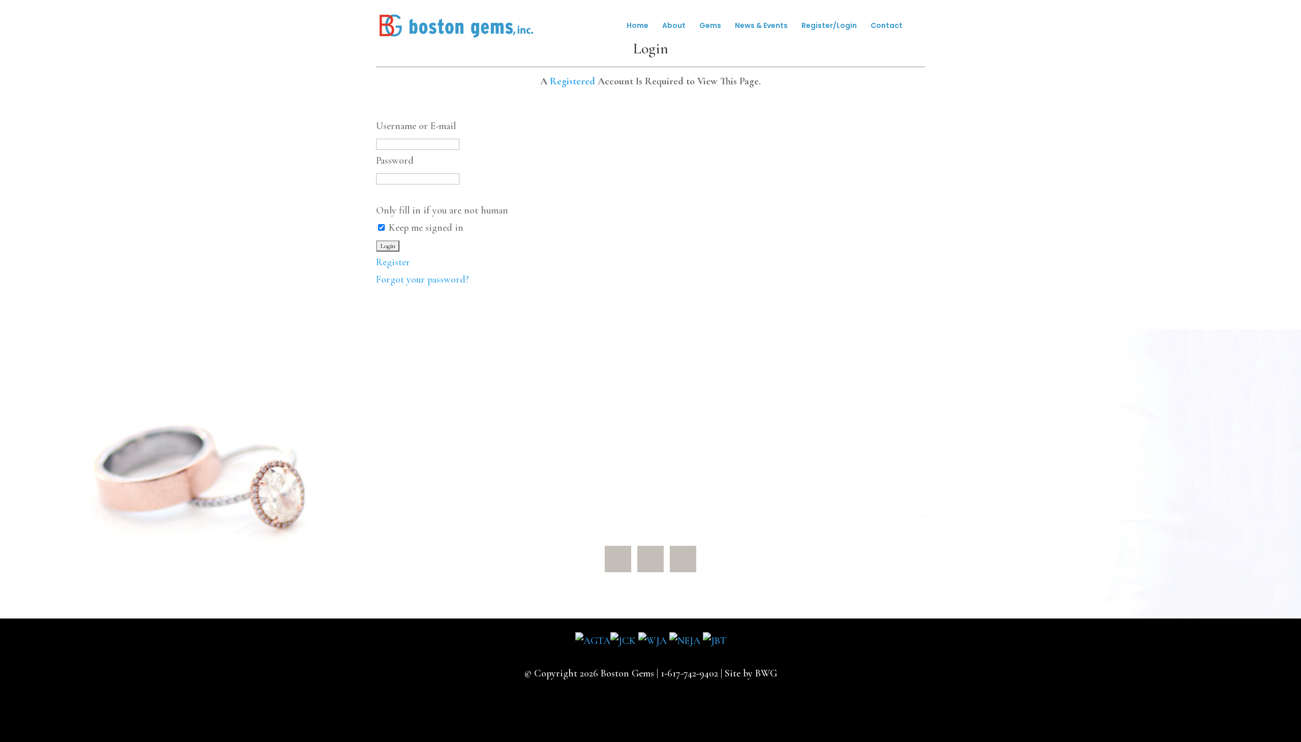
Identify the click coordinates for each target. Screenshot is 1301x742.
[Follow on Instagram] (683, 559)
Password (395, 160)
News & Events (761, 26)
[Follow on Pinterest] (650, 559)
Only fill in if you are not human (442, 210)
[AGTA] (592, 641)
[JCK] (623, 641)
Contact (887, 26)
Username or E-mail (416, 126)
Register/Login (829, 26)
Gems (710, 26)
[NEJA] (684, 641)
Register (393, 262)
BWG (766, 673)
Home (637, 26)
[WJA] (652, 641)
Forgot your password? (422, 279)
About (674, 26)
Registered (572, 81)
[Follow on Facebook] (618, 559)
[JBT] (714, 641)
